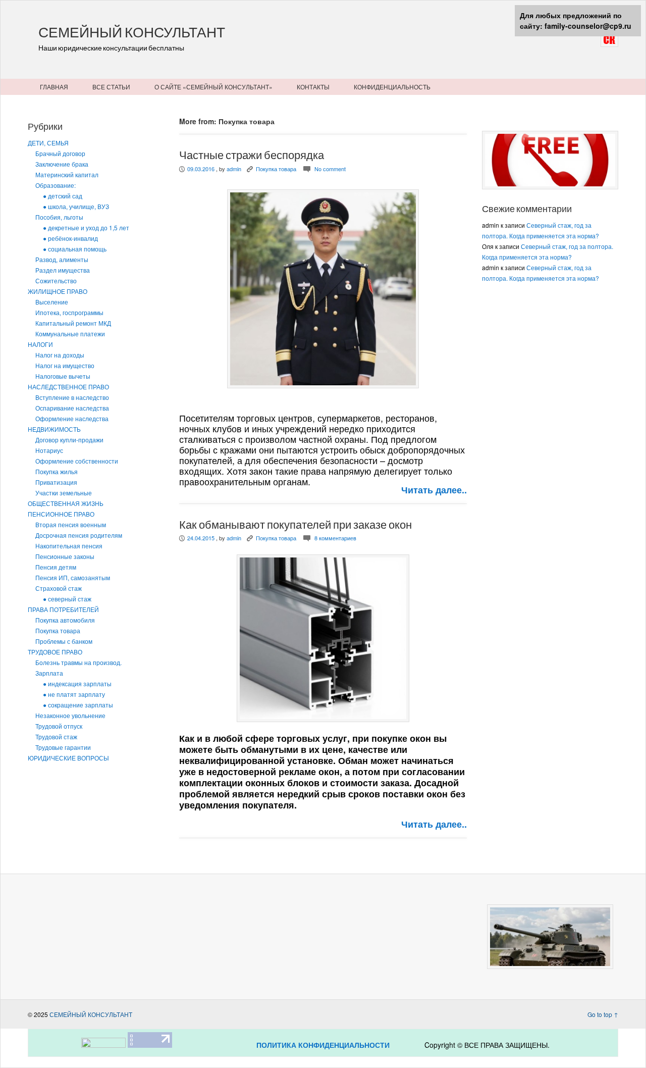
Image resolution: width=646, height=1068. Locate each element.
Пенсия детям (55, 567)
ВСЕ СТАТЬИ (111, 86)
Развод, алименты (61, 259)
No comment (330, 169)
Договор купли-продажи (69, 439)
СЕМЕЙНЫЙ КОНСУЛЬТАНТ (131, 32)
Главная (54, 86)
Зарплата (49, 673)
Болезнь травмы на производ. (78, 662)
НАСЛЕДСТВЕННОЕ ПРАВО (68, 386)
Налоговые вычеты (62, 376)
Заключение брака (61, 164)
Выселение (51, 301)
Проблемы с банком (63, 641)
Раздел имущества (62, 270)
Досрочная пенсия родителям (78, 535)
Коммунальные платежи (70, 333)
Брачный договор (60, 153)
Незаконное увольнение (70, 715)
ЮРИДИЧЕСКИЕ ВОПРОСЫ (68, 757)
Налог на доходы (59, 354)
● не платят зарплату (74, 694)
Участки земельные (63, 492)
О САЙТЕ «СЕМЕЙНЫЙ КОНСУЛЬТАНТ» (213, 86)
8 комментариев (335, 538)
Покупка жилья (56, 471)
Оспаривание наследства (72, 407)
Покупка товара (57, 630)
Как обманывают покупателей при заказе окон (295, 524)
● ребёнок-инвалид (70, 238)
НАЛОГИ (40, 344)
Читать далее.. (434, 489)
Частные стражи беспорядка (251, 155)
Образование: (55, 185)
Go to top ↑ (602, 1014)
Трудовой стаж (56, 736)
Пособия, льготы (59, 217)
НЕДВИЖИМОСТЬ (54, 429)
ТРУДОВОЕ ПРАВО (55, 651)
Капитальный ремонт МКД (73, 323)
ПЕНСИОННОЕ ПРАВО (61, 514)
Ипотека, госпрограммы (69, 312)
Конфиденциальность (392, 86)
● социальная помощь (74, 248)
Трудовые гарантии (63, 747)
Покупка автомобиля (65, 620)
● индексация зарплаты (77, 683)
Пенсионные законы (64, 556)
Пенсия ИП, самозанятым (72, 577)
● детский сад (62, 195)
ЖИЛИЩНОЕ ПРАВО (57, 291)
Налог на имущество (64, 365)
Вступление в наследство (72, 397)
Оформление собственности (76, 460)
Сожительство (56, 280)
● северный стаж (67, 598)
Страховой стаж (58, 588)
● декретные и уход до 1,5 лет (86, 227)
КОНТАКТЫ (313, 86)
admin (234, 169)
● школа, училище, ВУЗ (76, 206)
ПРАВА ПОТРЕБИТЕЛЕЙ (63, 609)
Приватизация (56, 482)
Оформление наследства (72, 418)
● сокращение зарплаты (78, 704)
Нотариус (49, 450)
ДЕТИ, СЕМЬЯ (48, 142)
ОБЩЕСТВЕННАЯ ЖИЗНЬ (65, 503)
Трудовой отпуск (58, 726)
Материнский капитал (66, 174)
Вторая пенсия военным (70, 524)
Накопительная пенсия (68, 545)
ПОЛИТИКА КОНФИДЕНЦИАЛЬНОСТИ (323, 1045)
